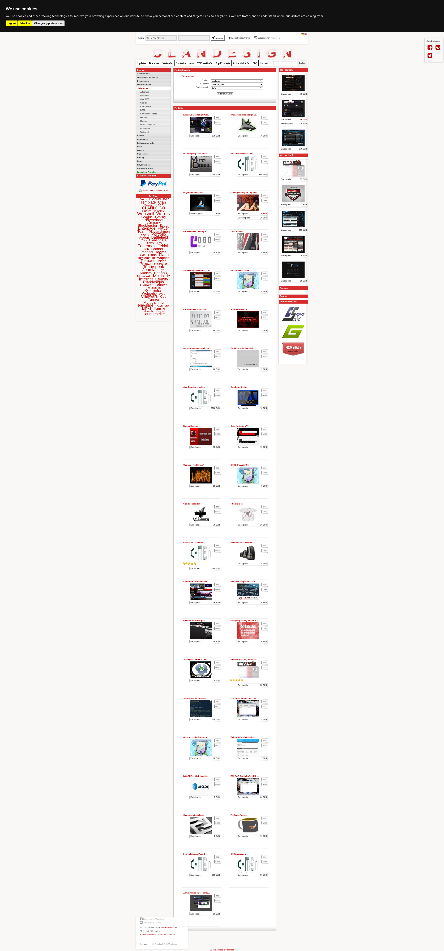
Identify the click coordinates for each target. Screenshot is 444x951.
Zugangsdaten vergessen (268, 38)
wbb (162, 293)
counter (161, 285)
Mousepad (145, 128)
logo (159, 205)
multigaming (153, 302)
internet (146, 279)
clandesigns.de (169, 927)
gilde (142, 255)
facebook (147, 245)
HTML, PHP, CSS (147, 125)
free (160, 243)
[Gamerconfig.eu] (293, 339)
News (191, 63)
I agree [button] (12, 23)
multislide (161, 276)
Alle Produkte (143, 74)
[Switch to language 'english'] (305, 34)
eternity (161, 279)
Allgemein (145, 92)
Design (148, 205)
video (162, 261)
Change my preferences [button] (48, 23)
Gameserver (142, 154)
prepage (147, 263)
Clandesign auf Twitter (152, 922)
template (159, 211)
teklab (163, 246)
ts (168, 214)
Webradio (149, 293)
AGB (142, 934)
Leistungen (143, 88)
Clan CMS (144, 99)
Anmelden (219, 38)
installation (154, 288)
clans (152, 255)
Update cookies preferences (222, 950)
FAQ (255, 63)
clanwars (149, 296)
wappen (163, 258)
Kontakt (264, 63)
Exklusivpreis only (145, 143)
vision (160, 311)
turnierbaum (146, 258)
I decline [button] (25, 23)
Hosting (144, 121)
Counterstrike (153, 314)
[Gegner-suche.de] (293, 322)
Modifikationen (144, 85)
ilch (146, 249)
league (147, 217)
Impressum (150, 934)
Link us (172, 934)
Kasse (217, 123)
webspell (145, 213)
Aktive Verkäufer (241, 63)
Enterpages (142, 139)
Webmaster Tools (145, 168)
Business (144, 95)
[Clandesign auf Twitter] (430, 57)
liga (161, 270)
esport (164, 225)
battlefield (159, 237)
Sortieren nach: (202, 87)
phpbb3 (160, 273)
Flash (139, 147)
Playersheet (153, 220)
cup (143, 240)
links (147, 308)
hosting (160, 217)
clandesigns (153, 282)
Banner (140, 136)
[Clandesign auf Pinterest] (438, 49)
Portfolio (158, 234)
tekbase (148, 260)
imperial (147, 252)
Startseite (181, 63)
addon (144, 237)
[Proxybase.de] (293, 357)
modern (146, 273)
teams (160, 252)
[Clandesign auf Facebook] (430, 49)
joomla (148, 269)
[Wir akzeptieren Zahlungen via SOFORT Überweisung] (153, 190)
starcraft (162, 264)
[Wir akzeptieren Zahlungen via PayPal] (153, 186)
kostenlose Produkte (146, 172)
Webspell (144, 132)
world (145, 234)
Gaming (144, 117)
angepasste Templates (147, 77)
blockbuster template (154, 200)
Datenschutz (162, 934)
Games (140, 150)
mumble (148, 311)
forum (146, 211)
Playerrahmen (143, 165)
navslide (145, 305)
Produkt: (205, 80)
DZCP (143, 110)
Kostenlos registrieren (240, 38)
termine (159, 308)
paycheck (162, 305)
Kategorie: (204, 84)
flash (164, 255)
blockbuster (147, 225)
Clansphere (145, 106)
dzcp (143, 199)
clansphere (157, 240)
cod (163, 296)
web (160, 213)
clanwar (146, 285)
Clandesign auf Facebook (154, 919)
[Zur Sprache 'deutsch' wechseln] (302, 34)
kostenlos (153, 290)
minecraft (144, 276)
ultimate (149, 243)
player (163, 228)
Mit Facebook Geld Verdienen (164, 944)
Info (217, 118)
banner (157, 249)
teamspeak (153, 266)
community (154, 222)
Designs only (143, 81)
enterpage (146, 228)
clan (162, 202)
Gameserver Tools (148, 114)
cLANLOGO (153, 208)
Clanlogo (144, 103)
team (142, 231)
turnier (153, 299)
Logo (139, 161)
